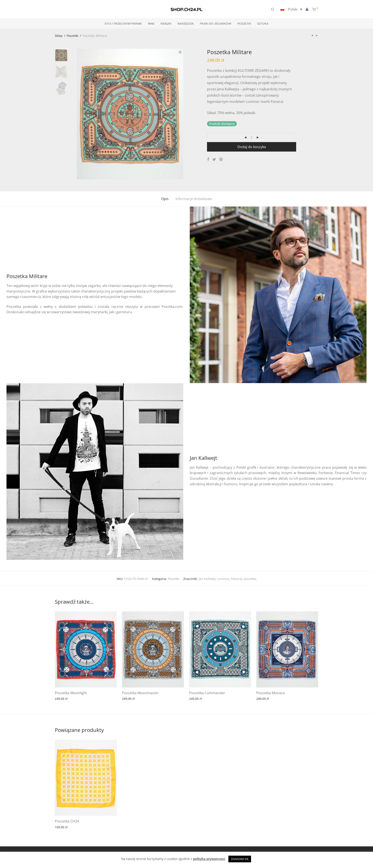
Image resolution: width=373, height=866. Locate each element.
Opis (165, 198)
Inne (151, 23)
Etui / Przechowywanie (123, 23)
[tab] (165, 198)
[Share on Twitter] (214, 159)
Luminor (223, 579)
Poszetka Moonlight (71, 693)
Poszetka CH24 (67, 821)
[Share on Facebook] (208, 159)
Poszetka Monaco (270, 693)
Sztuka (263, 23)
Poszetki (244, 23)
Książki (166, 23)
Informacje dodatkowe (193, 198)
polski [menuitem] (292, 9)
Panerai (236, 579)
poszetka (250, 579)
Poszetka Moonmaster (140, 693)
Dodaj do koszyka (251, 146)
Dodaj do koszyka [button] (85, 698)
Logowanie (307, 9)
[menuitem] (290, 9)
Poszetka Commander (207, 693)
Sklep (59, 36)
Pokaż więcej (62, 698)
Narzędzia (185, 23)
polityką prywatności (209, 859)
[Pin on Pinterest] (221, 159)
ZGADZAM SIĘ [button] (239, 859)
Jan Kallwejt (207, 579)
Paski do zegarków (215, 23)
